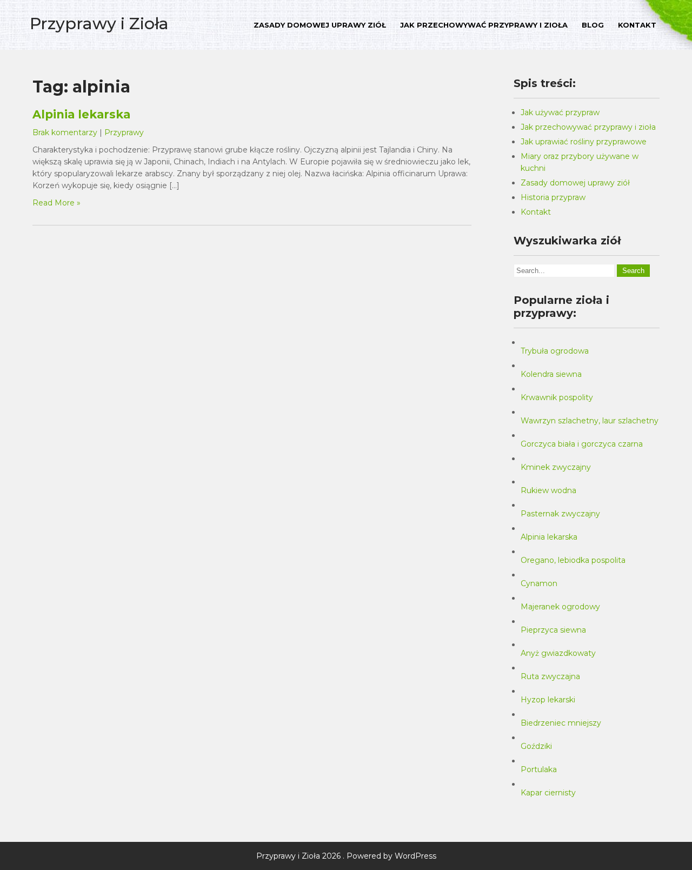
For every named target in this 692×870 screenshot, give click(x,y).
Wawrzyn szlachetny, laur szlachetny (589, 421)
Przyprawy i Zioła (99, 24)
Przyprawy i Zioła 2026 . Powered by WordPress (346, 856)
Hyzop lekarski (548, 700)
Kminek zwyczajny (556, 467)
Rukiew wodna (548, 490)
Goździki (536, 746)
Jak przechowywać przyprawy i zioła (484, 25)
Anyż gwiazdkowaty (558, 653)
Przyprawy (124, 132)
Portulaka (539, 769)
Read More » (56, 203)
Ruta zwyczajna (550, 676)
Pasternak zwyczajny (560, 514)
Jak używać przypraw (560, 112)
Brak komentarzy (64, 132)
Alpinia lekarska (81, 114)
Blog (593, 25)
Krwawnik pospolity (557, 397)
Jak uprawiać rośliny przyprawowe (584, 142)
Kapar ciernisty (548, 793)
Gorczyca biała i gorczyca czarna (582, 444)
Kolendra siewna (551, 374)
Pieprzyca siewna (553, 630)
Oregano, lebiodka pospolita (573, 560)
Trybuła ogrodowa (555, 351)
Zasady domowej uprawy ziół (320, 25)
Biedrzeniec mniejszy (561, 723)
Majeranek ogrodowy (560, 607)
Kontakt (637, 25)
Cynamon (539, 583)
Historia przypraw (553, 197)
